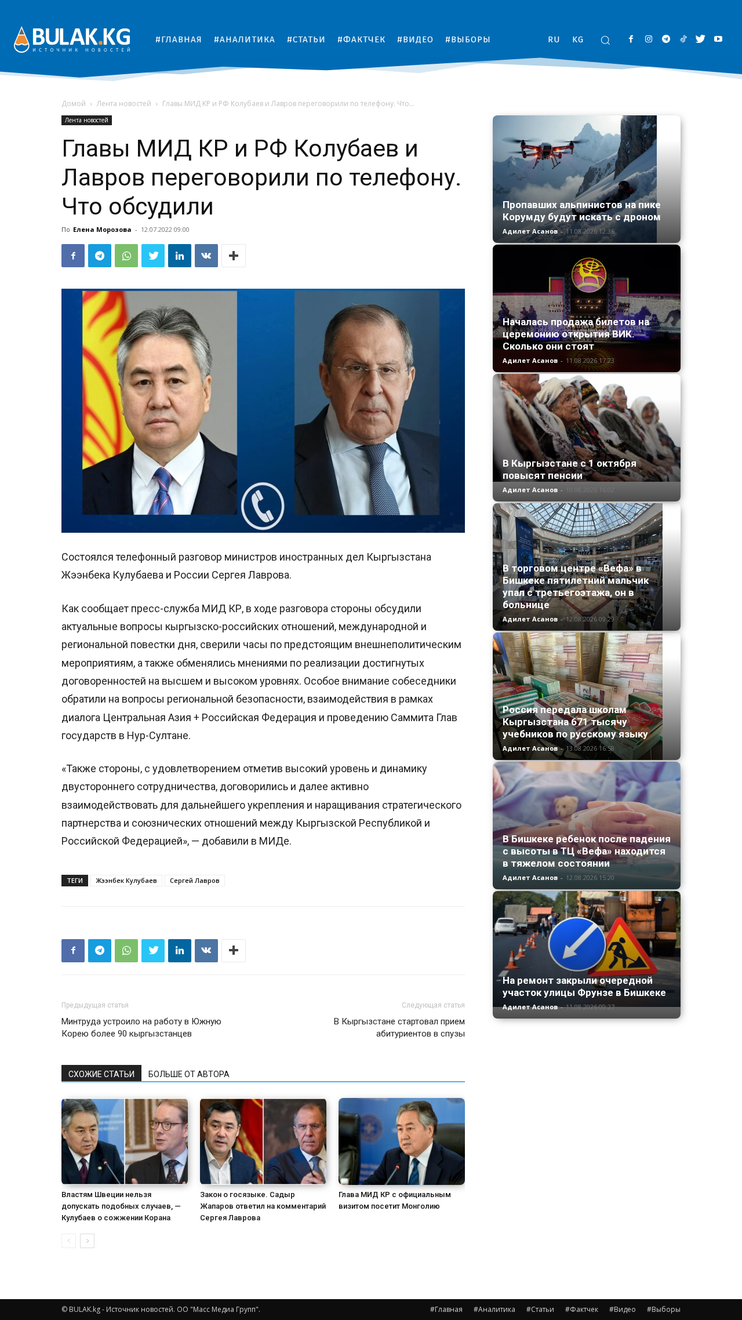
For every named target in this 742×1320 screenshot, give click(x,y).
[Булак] (72, 39)
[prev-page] (68, 1241)
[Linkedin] (179, 255)
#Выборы (664, 1309)
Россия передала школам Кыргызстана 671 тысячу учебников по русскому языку (575, 722)
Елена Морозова (102, 229)
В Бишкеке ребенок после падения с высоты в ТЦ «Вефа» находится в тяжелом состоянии (587, 851)
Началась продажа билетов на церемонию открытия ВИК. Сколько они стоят (576, 334)
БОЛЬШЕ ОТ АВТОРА (189, 1074)
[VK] (206, 255)
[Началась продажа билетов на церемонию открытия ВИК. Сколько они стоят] (587, 308)
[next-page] (87, 1241)
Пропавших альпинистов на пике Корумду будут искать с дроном (582, 211)
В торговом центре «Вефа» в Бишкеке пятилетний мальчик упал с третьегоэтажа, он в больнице (576, 586)
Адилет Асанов (530, 231)
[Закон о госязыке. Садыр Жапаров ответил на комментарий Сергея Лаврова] (263, 1141)
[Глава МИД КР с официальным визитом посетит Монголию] (402, 1141)
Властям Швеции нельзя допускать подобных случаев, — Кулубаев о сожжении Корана (121, 1206)
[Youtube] (718, 40)
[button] (605, 40)
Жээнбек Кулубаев (126, 880)
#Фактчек (581, 1309)
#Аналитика (494, 1309)
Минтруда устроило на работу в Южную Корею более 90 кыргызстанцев (141, 1027)
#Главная (446, 1309)
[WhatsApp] (126, 255)
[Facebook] (631, 40)
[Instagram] (648, 40)
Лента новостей (124, 103)
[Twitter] (700, 40)
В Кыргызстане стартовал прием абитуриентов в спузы (399, 1027)
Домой (73, 103)
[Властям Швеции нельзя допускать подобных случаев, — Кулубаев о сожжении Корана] (124, 1141)
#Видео (622, 1309)
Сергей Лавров (195, 880)
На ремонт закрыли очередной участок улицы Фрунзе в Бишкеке (584, 986)
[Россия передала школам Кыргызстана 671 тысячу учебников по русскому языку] (587, 696)
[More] (233, 255)
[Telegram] (666, 40)
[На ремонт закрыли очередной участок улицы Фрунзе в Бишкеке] (587, 949)
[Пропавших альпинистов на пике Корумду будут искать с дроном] (587, 179)
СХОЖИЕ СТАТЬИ (101, 1074)
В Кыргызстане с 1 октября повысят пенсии (569, 469)
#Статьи (540, 1309)
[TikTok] (683, 40)
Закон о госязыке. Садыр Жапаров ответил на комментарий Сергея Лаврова (263, 1206)
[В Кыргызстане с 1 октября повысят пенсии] (587, 428)
